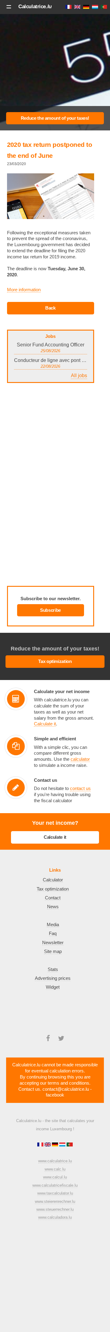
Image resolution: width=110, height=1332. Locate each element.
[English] (48, 1145)
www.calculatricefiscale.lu (55, 1185)
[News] (50, 308)
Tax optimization (55, 661)
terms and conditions (68, 1083)
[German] (55, 1145)
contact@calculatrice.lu (65, 1089)
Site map (53, 951)
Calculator (53, 879)
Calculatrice (35, 6)
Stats (53, 969)
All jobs (79, 375)
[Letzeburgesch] (63, 1145)
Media (53, 924)
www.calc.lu (55, 1169)
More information (24, 289)
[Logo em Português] (70, 1145)
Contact (53, 897)
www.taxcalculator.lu (55, 1193)
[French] (41, 1145)
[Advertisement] (55, 69)
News (53, 906)
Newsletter (53, 942)
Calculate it (45, 723)
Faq (53, 933)
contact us (80, 788)
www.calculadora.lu (55, 1217)
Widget (53, 987)
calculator (80, 759)
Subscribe (50, 610)
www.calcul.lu (55, 1177)
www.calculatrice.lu (55, 1161)
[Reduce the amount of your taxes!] (55, 118)
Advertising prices (53, 978)
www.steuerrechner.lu (55, 1209)
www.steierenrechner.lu (55, 1201)
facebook (55, 1095)
